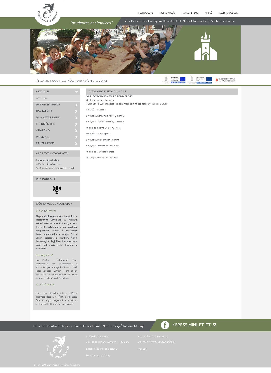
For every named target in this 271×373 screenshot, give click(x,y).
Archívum (42, 98)
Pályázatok (45, 143)
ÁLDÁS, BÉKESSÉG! (46, 211)
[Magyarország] (199, 80)
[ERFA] (173, 80)
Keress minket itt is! (194, 325)
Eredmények (45, 124)
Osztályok (44, 111)
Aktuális (43, 91)
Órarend (43, 130)
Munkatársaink (48, 117)
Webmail (42, 137)
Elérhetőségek (228, 13)
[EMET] (225, 80)
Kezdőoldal (145, 13)
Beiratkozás (167, 13)
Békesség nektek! (44, 255)
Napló (208, 13)
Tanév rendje (190, 13)
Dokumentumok (48, 104)
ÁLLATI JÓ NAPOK (45, 285)
